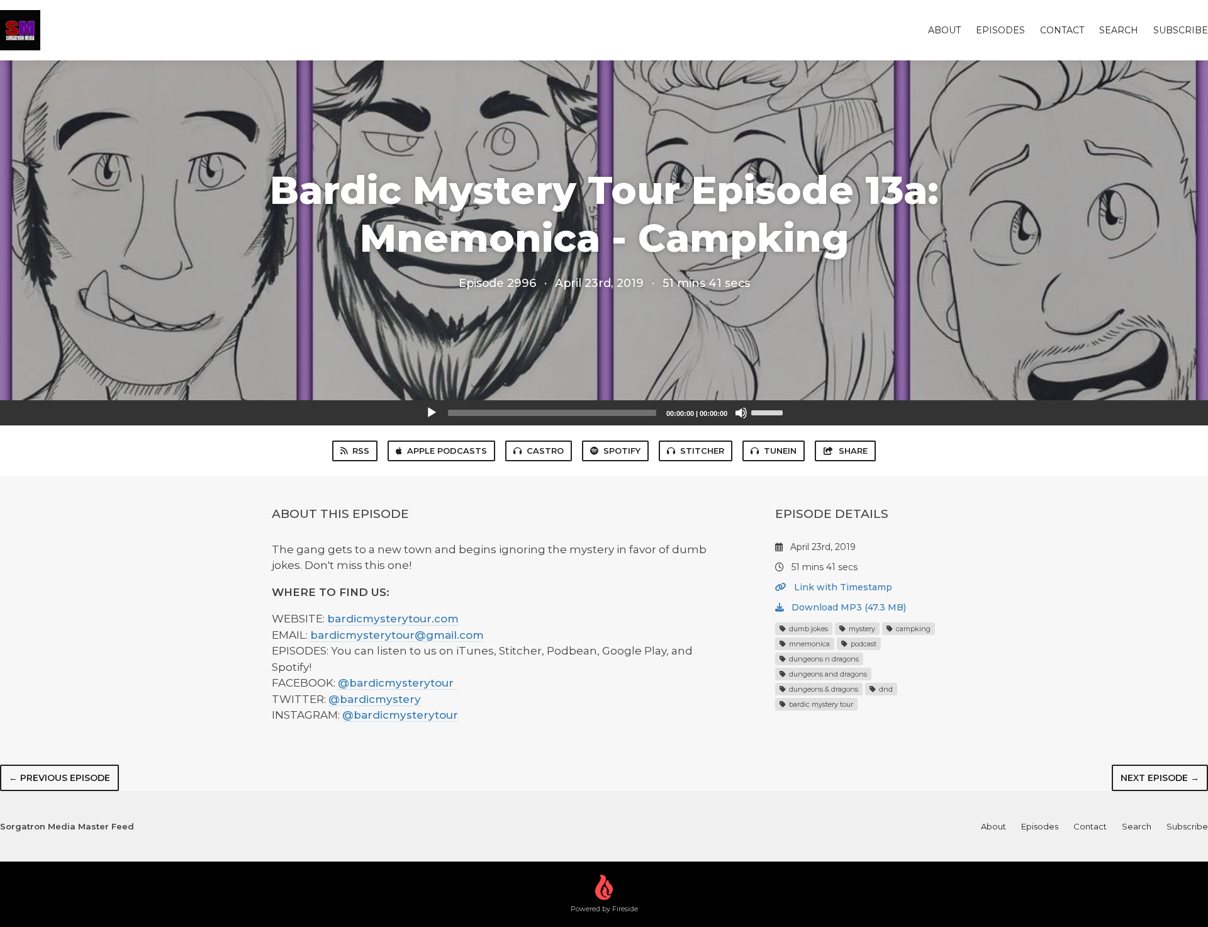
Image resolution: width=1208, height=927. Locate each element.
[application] (604, 412)
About (944, 30)
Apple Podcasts (447, 451)
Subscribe (1180, 30)
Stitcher (702, 451)
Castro (545, 451)
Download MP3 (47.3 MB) (847, 607)
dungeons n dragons (823, 659)
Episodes (1000, 30)
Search (1118, 30)
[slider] (768, 411)
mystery (861, 628)
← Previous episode (59, 778)
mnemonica (808, 643)
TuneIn (780, 451)
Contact (1062, 30)
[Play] (431, 413)
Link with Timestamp (841, 587)
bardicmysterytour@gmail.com (397, 635)
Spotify (621, 451)
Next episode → (1160, 778)
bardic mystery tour (820, 704)
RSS (360, 451)
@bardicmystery (374, 699)
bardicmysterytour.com (393, 618)
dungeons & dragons (822, 689)
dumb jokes (807, 628)
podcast (862, 643)
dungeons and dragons (827, 674)
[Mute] (741, 413)
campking (912, 628)
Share (853, 451)
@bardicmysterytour (397, 683)
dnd (885, 689)
